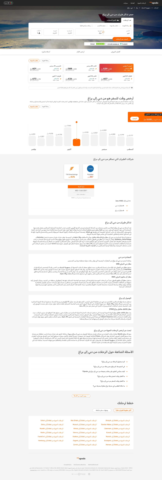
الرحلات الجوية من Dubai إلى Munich (118, 436)
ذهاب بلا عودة (34, 60)
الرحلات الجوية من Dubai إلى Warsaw (118, 445)
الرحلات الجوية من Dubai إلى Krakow (84, 436)
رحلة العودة (45, 60)
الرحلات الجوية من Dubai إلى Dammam (117, 428)
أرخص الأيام (80, 52)
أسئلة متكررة (46, 52)
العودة (55, 31)
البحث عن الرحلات (122, 39)
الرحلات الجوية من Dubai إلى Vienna (84, 432)
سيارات (126, 3)
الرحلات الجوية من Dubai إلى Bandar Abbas (115, 424)
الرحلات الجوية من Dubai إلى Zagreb (84, 440)
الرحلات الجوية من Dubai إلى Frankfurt (50, 436)
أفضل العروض (115, 52)
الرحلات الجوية (142, 3)
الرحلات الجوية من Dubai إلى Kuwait (118, 432)
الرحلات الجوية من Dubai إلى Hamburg (50, 440)
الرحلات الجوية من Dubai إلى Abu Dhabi (83, 420)
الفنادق (133, 3)
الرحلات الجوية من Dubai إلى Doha (52, 424)
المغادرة (69, 31)
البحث (134, 118)
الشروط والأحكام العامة (93, 464)
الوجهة (100, 31)
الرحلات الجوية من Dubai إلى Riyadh (51, 428)
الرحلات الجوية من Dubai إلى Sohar (52, 420)
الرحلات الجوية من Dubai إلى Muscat (84, 424)
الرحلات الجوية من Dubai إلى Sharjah (118, 420)
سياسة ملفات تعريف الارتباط (80, 464)
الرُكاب (38, 31)
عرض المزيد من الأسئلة (80, 396)
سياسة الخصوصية (67, 464)
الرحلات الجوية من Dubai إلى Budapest (117, 440)
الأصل (128, 31)
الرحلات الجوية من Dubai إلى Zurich (84, 445)
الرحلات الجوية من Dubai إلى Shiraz (84, 428)
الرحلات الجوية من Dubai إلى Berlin (52, 432)
